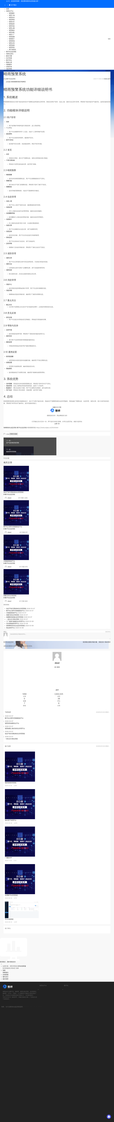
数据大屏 (9, 62)
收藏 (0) (55, 407)
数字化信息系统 (11, 51)
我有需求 (107, 642)
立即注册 (57, 1064)
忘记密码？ (78, 1031)
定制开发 (9, 66)
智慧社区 (12, 22)
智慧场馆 (12, 45)
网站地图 (26, 1007)
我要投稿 (107, 70)
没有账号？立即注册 (38, 1031)
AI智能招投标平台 (9, 561)
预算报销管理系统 (10, 783)
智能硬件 (9, 64)
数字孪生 (9, 60)
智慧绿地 (78, 34)
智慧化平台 (9, 11)
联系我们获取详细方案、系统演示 (93, 642)
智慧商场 (12, 41)
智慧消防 (12, 32)
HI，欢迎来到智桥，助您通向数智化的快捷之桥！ (23, 1)
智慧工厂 (12, 34)
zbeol (5, 79)
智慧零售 (12, 47)
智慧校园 (12, 37)
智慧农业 (12, 17)
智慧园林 (66, 34)
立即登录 (57, 1024)
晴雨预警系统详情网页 (16, 82)
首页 (7, 9)
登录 (109, 39)
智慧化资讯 (9, 54)
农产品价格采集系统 (12, 443)
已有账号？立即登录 (38, 1071)
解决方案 (9, 56)
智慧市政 (12, 26)
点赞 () (57, 424)
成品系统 (9, 69)
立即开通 (57, 1109)
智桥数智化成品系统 (10, 427)
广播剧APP (8, 858)
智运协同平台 (10, 628)
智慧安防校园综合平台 (12, 723)
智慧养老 (12, 19)
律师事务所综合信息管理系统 (15, 625)
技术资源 (9, 58)
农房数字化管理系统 (11, 895)
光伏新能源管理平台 (12, 623)
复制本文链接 (13, 434)
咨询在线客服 (21, 966)
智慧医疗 (12, 39)
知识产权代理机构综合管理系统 (14, 492)
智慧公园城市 (83, 34)
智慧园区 (12, 13)
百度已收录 (107, 79)
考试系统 (61, 34)
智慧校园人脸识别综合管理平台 (15, 728)
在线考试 (57, 34)
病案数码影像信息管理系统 (14, 617)
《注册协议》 (49, 1062)
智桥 (17, 968)
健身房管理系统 (11, 451)
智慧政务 (12, 24)
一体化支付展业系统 (12, 619)
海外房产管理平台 (10, 820)
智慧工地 (12, 15)
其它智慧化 (12, 49)
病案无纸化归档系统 (10, 595)
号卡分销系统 (9, 919)
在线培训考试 (72, 34)
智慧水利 (12, 43)
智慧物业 (12, 30)
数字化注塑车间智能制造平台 (13, 527)
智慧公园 (12, 28)
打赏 (59, 407)
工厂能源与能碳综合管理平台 (15, 621)
